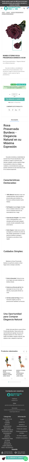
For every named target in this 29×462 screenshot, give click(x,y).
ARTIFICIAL (7, 442)
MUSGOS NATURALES (7, 430)
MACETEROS (7, 428)
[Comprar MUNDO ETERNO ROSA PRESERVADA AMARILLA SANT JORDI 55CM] (11, 378)
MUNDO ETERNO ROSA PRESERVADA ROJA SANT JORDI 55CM (20, 373)
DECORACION (7, 444)
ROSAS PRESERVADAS (7, 14)
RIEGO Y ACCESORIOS (7, 447)
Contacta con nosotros (22, 438)
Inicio (3, 12)
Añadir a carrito (17, 457)
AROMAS (7, 435)
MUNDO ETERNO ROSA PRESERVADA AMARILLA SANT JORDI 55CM (7, 373)
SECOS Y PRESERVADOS (17, 12)
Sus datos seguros (22, 435)
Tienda (8, 12)
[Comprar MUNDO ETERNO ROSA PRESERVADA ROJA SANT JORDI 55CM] (25, 378)
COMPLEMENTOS (7, 445)
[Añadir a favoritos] (13, 359)
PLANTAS (7, 422)
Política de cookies (22, 429)
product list (22, 422)
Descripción (14, 120)
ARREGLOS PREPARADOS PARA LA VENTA (7, 438)
